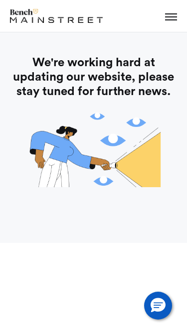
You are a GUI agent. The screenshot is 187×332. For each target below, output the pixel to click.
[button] (158, 306)
